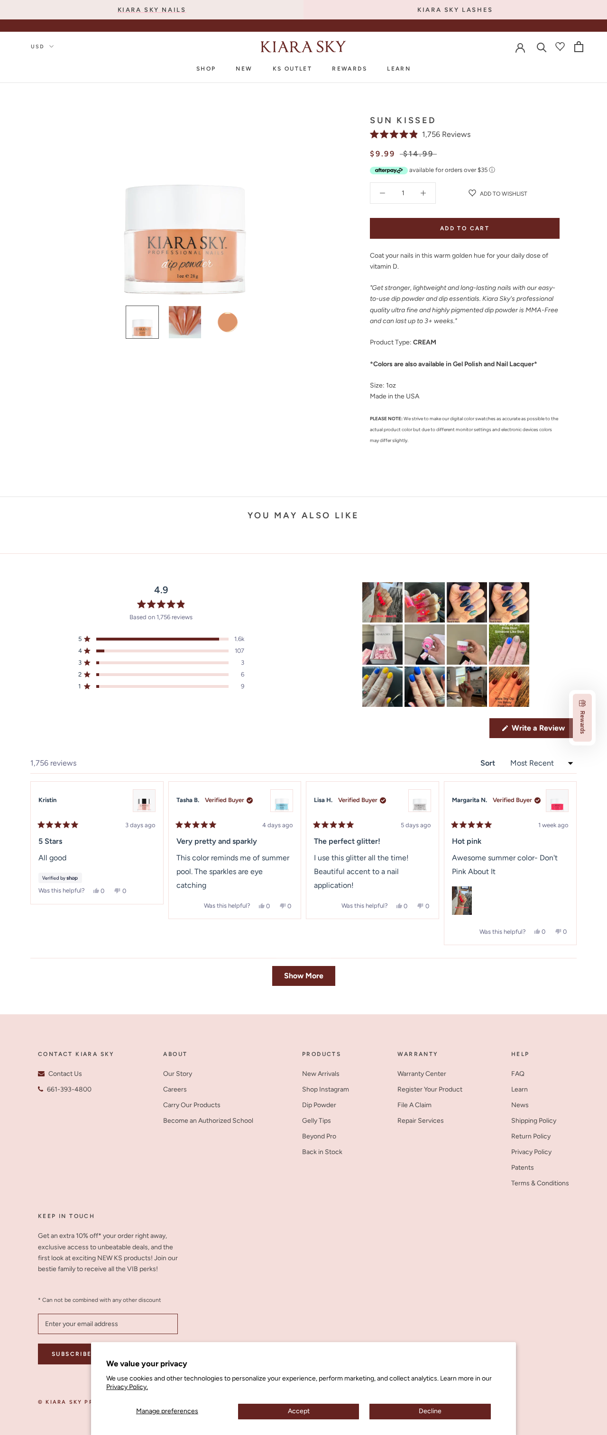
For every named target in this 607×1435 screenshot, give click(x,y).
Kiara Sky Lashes (455, 9)
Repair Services (420, 1121)
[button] (420, 134)
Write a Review (543, 730)
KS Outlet (293, 68)
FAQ (517, 1074)
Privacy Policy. (127, 1387)
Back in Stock (322, 1152)
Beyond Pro (319, 1136)
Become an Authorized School (208, 1121)
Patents (522, 1168)
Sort (488, 762)
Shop (206, 68)
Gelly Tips (316, 1121)
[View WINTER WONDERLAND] (419, 800)
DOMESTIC (313, 26)
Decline (430, 1411)
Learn (399, 68)
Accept (299, 1411)
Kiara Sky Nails (152, 9)
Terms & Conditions (540, 1183)
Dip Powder (319, 1105)
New (244, 68)
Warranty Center (421, 1074)
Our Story (177, 1074)
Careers (175, 1089)
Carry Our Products (192, 1105)
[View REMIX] (281, 800)
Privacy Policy (531, 1152)
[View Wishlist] (560, 46)
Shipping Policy (533, 1121)
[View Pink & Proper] (144, 800)
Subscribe (72, 1354)
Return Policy (531, 1136)
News (520, 1105)
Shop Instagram (325, 1089)
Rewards (349, 68)
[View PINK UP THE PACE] (557, 800)
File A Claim (414, 1105)
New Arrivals (321, 1074)
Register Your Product (429, 1089)
